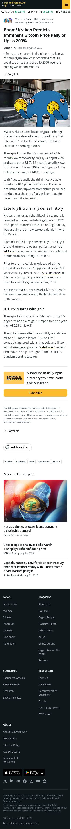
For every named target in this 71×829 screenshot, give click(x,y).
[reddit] (44, 782)
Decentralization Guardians (47, 692)
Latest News (10, 47)
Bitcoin (7, 617)
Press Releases (11, 684)
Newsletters (10, 738)
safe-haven (47, 347)
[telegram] (18, 782)
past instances (51, 273)
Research (8, 691)
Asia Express (45, 630)
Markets (7, 610)
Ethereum (8, 624)
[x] (5, 782)
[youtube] (38, 782)
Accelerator (45, 684)
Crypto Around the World (49, 651)
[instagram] (31, 782)
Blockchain (9, 637)
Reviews (43, 660)
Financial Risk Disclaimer (11, 759)
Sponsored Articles (14, 678)
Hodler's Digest (47, 624)
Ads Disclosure (11, 751)
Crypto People (46, 617)
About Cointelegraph (15, 732)
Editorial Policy (27, 414)
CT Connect (45, 714)
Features (43, 610)
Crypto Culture (46, 643)
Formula (43, 678)
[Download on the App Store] (12, 772)
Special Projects (12, 697)
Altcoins (7, 630)
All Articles (44, 604)
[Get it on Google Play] (34, 772)
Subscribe (35, 393)
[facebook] (25, 782)
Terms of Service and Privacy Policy (21, 823)
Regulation (9, 643)
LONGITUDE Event (48, 707)
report (13, 153)
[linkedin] (11, 782)
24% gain (10, 251)
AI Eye (41, 637)
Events (42, 701)
